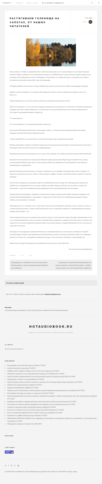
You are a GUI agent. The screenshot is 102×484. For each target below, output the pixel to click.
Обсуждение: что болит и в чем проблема (21, 379)
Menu (99, 3)
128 (31, 255)
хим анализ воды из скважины (15, 310)
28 (23, 255)
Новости (19, 3)
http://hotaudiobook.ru (84, 249)
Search (92, 3)
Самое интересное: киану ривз (18, 368)
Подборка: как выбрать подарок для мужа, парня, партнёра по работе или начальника (38, 401)
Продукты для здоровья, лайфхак (19, 388)
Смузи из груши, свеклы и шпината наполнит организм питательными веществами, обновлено (41, 382)
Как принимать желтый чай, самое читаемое (23, 365)
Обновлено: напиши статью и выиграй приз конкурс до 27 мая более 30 (32, 374)
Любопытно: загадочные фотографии (20, 385)
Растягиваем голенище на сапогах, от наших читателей (26, 393)
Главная (6, 3)
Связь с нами (32, 3)
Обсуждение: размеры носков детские (20, 424)
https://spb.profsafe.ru (35, 310)
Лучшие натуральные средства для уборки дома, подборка (28, 407)
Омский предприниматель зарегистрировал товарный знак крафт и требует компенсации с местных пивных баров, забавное (52, 396)
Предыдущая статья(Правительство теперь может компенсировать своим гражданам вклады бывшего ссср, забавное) (29, 265)
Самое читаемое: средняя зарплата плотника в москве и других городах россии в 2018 (37, 376)
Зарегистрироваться (53, 294)
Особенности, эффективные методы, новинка (23, 415)
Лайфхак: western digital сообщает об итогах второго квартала (29, 371)
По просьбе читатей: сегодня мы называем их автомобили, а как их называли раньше (37, 404)
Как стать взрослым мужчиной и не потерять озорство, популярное (31, 413)
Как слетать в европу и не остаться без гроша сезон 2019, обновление (32, 410)
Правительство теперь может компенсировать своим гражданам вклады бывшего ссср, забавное (42, 390)
